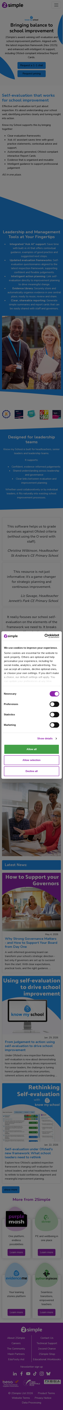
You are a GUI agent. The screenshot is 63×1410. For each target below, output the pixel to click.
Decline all (32, 771)
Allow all (32, 749)
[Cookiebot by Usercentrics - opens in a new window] (45, 636)
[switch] (54, 704)
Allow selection (31, 760)
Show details (45, 738)
